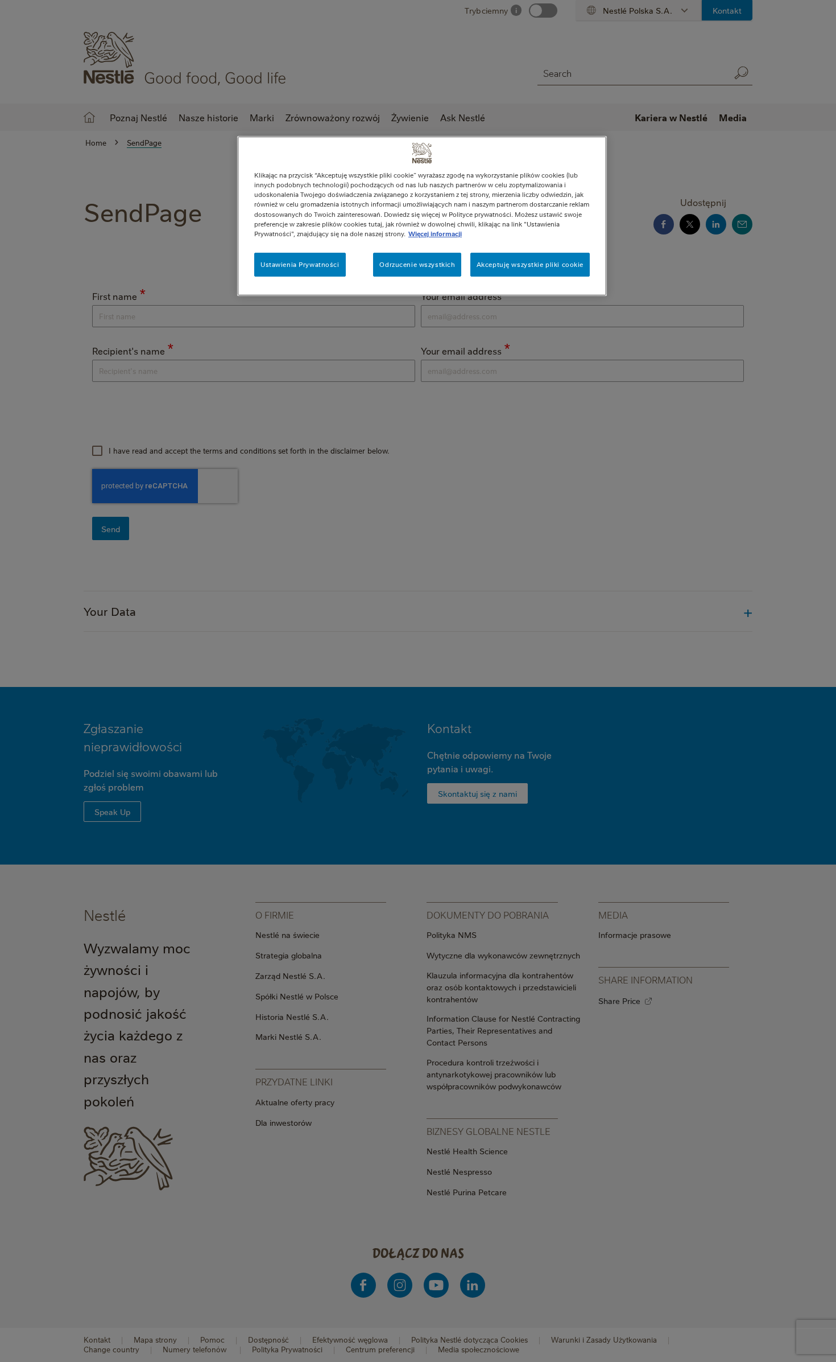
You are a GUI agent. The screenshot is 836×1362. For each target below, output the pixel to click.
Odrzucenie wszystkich (417, 264)
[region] (422, 215)
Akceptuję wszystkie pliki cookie (530, 264)
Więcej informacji (435, 233)
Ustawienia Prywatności (300, 264)
